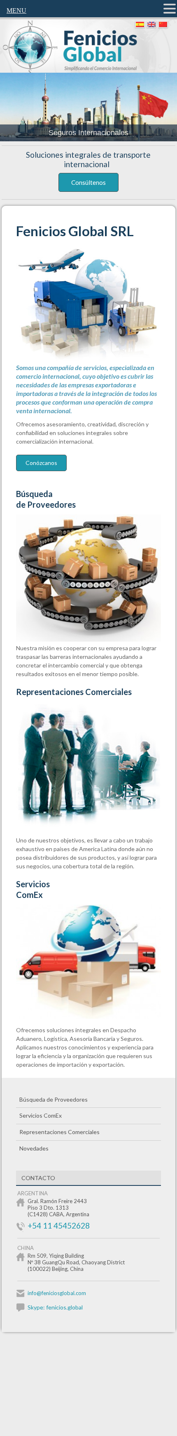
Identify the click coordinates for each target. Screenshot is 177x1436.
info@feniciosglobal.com (57, 1293)
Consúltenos (88, 182)
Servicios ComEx (40, 1115)
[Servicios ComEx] (93, 1016)
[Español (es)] (139, 24)
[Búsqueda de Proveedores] (93, 639)
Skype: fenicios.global (55, 1307)
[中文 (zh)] (162, 24)
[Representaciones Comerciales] (93, 826)
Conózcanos (41, 462)
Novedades (34, 1148)
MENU (16, 10)
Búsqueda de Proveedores (46, 499)
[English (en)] (151, 24)
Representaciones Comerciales (74, 692)
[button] (169, 8)
